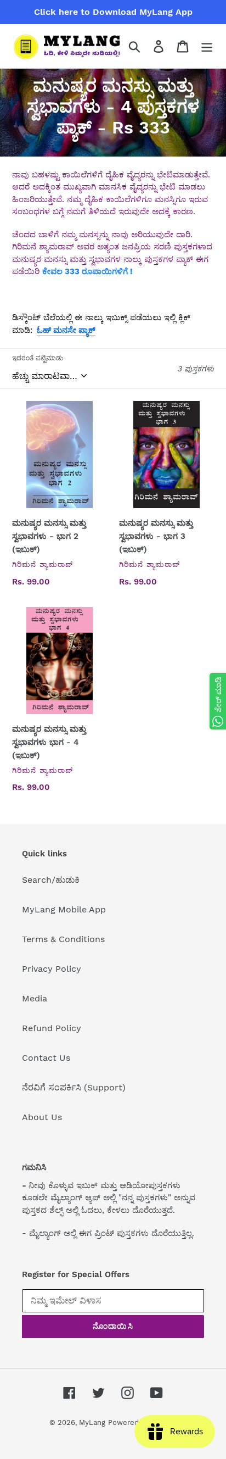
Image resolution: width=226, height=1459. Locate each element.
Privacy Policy (51, 969)
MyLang (92, 1422)
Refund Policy (51, 1028)
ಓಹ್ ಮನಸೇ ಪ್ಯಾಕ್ (66, 330)
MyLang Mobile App (64, 909)
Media (34, 998)
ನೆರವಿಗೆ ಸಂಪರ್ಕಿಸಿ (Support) (74, 1087)
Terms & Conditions (63, 939)
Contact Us (46, 1058)
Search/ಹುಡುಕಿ (51, 880)
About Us (42, 1117)
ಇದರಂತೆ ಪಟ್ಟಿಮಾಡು (37, 358)
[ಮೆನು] (207, 46)
